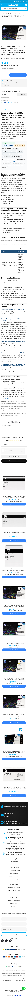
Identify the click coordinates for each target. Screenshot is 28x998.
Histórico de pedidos (14, 900)
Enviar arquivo (15, 456)
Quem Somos (14, 873)
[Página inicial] (14, 5)
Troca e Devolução (14, 879)
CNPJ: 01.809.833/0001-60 (14, 991)
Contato (14, 882)
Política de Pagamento (14, 867)
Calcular (23, 94)
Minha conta (14, 898)
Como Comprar (14, 861)
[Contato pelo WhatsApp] (24, 988)
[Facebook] (10, 940)
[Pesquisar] (25, 8)
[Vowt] (14, 995)
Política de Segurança (14, 870)
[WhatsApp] (6, 940)
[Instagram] (2, 940)
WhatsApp (16, 162)
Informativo (14, 906)
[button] (2, 5)
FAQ (14, 864)
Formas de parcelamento (7, 68)
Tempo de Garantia (13, 876)
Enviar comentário (14, 461)
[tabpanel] (14, 264)
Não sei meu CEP (5, 97)
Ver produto (15, 504)
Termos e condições (14, 890)
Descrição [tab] (4, 109)
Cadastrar (14, 934)
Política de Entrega (14, 884)
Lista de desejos (14, 903)
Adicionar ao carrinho (18, 75)
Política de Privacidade (14, 887)
